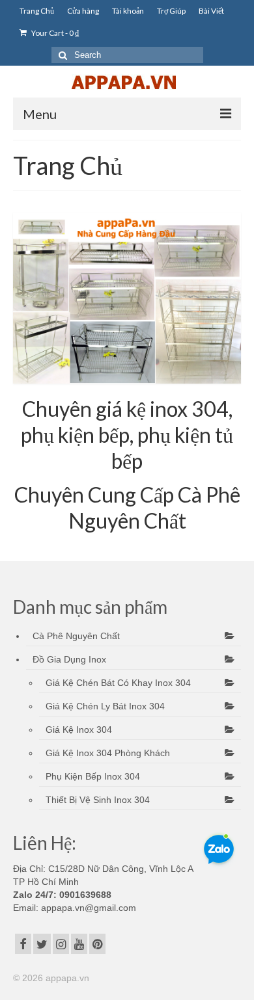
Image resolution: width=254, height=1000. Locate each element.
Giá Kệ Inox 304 (79, 729)
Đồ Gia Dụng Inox (69, 659)
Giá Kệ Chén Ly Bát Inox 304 (105, 706)
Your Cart (54, 33)
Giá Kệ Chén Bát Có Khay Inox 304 (118, 683)
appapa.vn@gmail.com (87, 907)
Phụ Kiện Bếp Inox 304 (93, 776)
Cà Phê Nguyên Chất (76, 636)
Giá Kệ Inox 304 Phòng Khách (108, 753)
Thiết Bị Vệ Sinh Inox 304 (98, 800)
